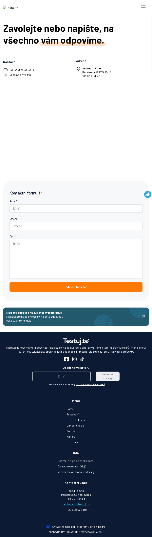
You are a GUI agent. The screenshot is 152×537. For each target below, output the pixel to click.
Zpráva (14, 236)
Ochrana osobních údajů (72, 466)
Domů (70, 409)
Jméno (14, 218)
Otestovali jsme (76, 420)
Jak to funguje (75, 425)
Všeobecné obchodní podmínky (76, 472)
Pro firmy (72, 442)
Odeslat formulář (76, 287)
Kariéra (71, 436)
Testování (73, 414)
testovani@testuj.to (22, 69)
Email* (13, 201)
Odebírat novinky (107, 376)
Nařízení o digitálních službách (75, 460)
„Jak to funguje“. (22, 320)
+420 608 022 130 (20, 75)
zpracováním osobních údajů (89, 384)
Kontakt (72, 431)
